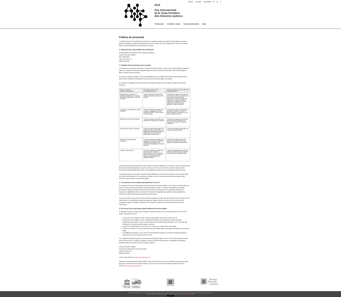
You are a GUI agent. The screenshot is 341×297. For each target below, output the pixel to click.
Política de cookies (189, 294)
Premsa (190, 1)
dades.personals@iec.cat (142, 257)
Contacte (198, 1)
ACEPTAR (170, 295)
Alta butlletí (207, 1)
